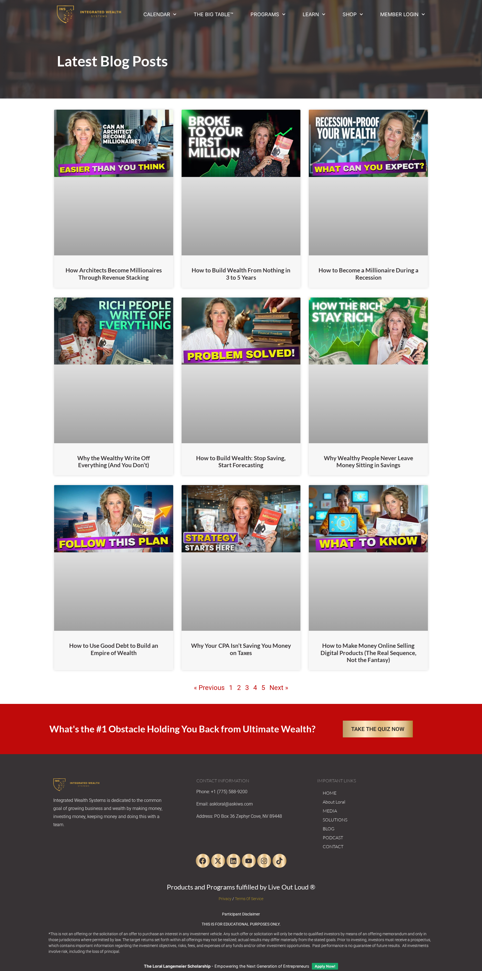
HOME (329, 793)
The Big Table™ (213, 14)
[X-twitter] (218, 861)
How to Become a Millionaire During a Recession (368, 273)
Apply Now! (325, 966)
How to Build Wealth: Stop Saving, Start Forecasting (241, 461)
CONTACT (333, 846)
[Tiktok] (279, 861)
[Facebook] (203, 861)
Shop (350, 14)
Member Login (399, 14)
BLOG (328, 828)
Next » (278, 688)
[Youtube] (249, 861)
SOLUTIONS (335, 820)
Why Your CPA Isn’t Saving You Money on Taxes (241, 649)
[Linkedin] (233, 861)
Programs (264, 14)
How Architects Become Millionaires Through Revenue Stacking (114, 273)
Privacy (225, 898)
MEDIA (330, 811)
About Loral (334, 802)
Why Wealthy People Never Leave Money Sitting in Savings (368, 461)
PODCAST (333, 837)
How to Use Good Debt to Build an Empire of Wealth (113, 649)
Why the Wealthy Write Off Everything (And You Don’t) (113, 461)
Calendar (156, 14)
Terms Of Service (249, 898)
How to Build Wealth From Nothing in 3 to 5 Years (241, 273)
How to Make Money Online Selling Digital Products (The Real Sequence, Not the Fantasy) (368, 652)
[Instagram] (264, 861)
